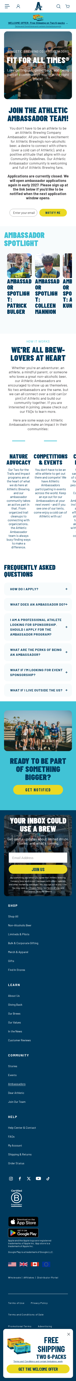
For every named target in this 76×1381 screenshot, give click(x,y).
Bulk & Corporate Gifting (23, 943)
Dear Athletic (16, 1092)
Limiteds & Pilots (18, 934)
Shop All (13, 916)
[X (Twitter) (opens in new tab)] (29, 1178)
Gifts (11, 961)
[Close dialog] (69, 1334)
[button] (9, 6)
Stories (12, 1066)
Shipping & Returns (20, 1154)
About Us (14, 995)
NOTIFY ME (53, 212)
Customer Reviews (19, 1040)
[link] (18, 1346)
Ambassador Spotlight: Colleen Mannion (47, 296)
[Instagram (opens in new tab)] (11, 1178)
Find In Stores (16, 969)
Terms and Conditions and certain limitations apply (38, 26)
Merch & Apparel (18, 952)
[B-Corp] (16, 1205)
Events (12, 1075)
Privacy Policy (39, 1302)
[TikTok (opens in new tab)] (48, 1178)
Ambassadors (17, 1084)
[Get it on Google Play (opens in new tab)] (38, 1233)
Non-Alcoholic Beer (19, 925)
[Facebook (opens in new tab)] (20, 1178)
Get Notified (38, 789)
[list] (38, 493)
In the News (15, 1031)
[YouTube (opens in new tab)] (38, 1178)
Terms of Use (16, 1302)
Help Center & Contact (22, 1127)
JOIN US (38, 869)
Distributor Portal (47, 1277)
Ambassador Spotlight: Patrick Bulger (19, 296)
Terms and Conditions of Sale (26, 1314)
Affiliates (29, 1277)
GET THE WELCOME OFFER (38, 1368)
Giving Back (15, 1004)
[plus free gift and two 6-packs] (18, 1346)
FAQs (11, 1136)
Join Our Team (17, 1101)
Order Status (16, 1163)
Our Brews (14, 1013)
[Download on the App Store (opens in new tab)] (38, 1222)
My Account (15, 1145)
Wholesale (14, 1277)
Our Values (14, 1022)
